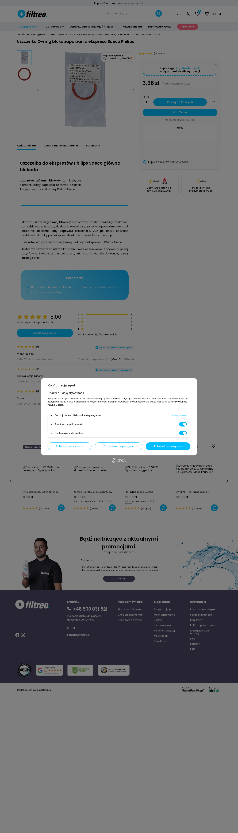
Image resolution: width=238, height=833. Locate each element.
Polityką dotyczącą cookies (127, 398)
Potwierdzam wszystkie (168, 446)
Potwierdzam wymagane (118, 446)
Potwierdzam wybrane (69, 446)
